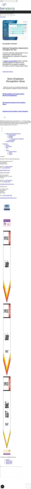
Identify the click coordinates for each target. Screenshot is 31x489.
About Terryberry (13, 151)
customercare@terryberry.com (7, 184)
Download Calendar (8, 71)
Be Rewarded (12, 140)
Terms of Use (9, 463)
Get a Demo (3, 17)
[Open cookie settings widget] (2, 486)
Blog (4, 5)
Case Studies (9, 146)
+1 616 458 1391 (6, 167)
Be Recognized (12, 135)
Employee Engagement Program (13, 133)
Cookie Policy (9, 462)
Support (4, 3)
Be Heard (11, 136)
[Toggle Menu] (29, 12)
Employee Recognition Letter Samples (15, 111)
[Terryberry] (7, 9)
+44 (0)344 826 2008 (7, 195)
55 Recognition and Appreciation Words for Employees (13, 94)
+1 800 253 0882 (8, 166)
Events (7, 145)
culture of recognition (10, 61)
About (7, 150)
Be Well (10, 137)
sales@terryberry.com (5, 170)
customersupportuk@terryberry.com (8, 197)
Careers (10, 152)
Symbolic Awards (10, 141)
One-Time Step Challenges (18, 138)
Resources (5, 143)
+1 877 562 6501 (8, 180)
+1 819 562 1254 (6, 181)
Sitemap (7, 459)
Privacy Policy (9, 460)
